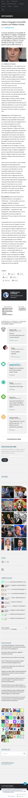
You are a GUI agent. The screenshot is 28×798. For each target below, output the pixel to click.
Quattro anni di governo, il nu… (15, 614)
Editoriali (16, 6)
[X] (5, 561)
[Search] (2, 9)
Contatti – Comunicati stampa (8, 3)
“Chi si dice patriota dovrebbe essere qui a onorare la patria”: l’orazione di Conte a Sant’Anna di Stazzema (13, 680)
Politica (9, 6)
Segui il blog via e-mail (8, 446)
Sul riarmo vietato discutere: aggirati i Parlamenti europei (12, 653)
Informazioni (14, 1)
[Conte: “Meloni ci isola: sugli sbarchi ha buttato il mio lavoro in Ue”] (20, 544)
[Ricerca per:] (14, 753)
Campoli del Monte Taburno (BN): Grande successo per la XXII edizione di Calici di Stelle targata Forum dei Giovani (12, 692)
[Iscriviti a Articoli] (2, 570)
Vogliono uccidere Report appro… (15, 586)
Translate (14, 629)
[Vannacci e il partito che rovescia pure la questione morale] (7, 518)
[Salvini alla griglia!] (7, 531)
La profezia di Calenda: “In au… (17, 582)
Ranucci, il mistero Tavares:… (13, 602)
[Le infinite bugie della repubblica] (20, 518)
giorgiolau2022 (14, 364)
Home (2, 1)
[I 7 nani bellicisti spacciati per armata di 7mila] (7, 544)
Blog (8, 1)
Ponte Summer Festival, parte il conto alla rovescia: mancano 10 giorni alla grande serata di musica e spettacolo (13, 698)
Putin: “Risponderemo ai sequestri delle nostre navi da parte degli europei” (12, 661)
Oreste (7, 610)
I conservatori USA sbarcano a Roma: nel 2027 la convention (12, 667)
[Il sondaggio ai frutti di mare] (7, 505)
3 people (16, 340)
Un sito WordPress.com (7, 787)
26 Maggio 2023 (9, 27)
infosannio (7, 16)
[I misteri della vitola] (7, 492)
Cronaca (3, 6)
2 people (18, 356)
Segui (4, 460)
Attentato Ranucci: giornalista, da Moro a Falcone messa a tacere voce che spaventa (13, 685)
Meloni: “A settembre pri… (15, 606)
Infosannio (4, 476)
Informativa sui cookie (9, 792)
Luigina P (7, 585)
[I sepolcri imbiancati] (20, 492)
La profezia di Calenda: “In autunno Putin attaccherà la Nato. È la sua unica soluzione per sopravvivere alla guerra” (13, 647)
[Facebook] (2, 561)
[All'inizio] (25, 783)
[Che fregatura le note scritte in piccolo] (20, 505)
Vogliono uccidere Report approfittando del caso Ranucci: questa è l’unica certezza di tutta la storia (13, 673)
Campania (21, 3)
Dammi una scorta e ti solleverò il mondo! (12, 657)
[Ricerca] (24, 753)
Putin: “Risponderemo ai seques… (15, 598)
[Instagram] (8, 561)
